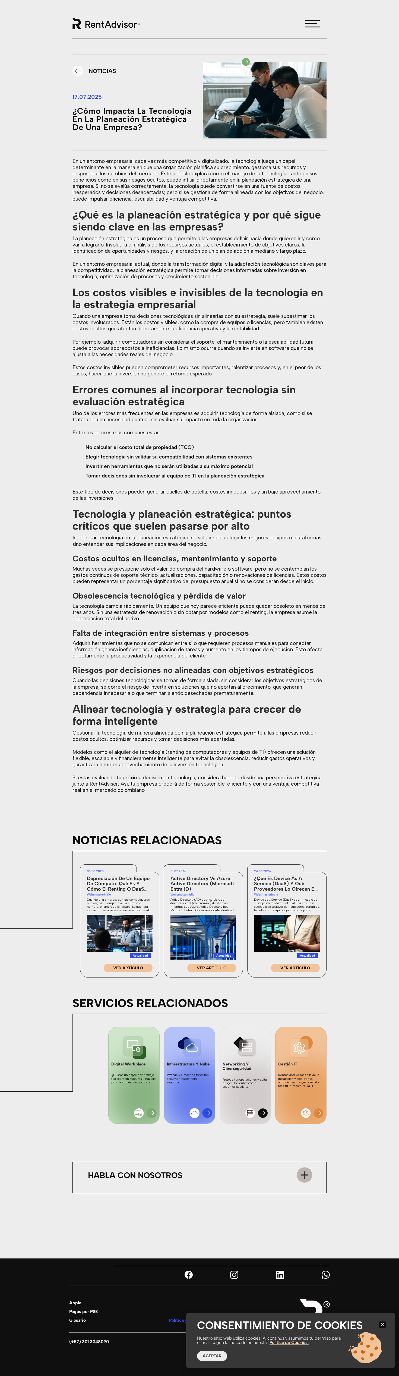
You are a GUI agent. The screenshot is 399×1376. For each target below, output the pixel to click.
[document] (199, 688)
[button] (382, 1324)
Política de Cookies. (289, 1342)
